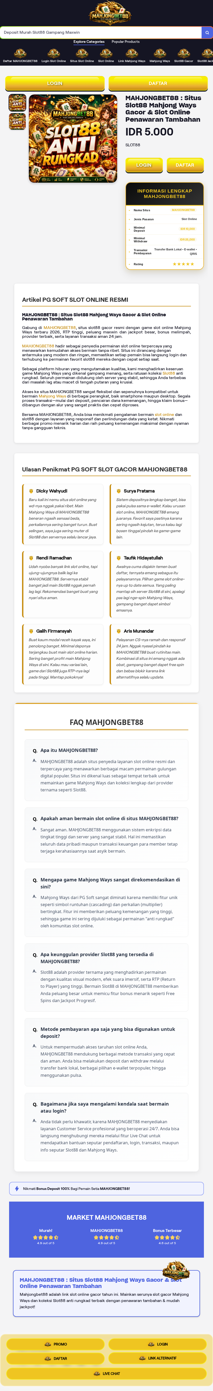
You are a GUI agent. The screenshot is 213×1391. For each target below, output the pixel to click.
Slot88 (169, 373)
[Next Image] (113, 139)
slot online (164, 414)
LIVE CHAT (111, 1376)
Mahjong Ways (52, 396)
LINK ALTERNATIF (162, 1360)
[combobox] (101, 32)
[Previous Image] (33, 139)
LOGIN (55, 83)
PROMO (60, 1342)
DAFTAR (158, 83)
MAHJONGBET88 (60, 327)
